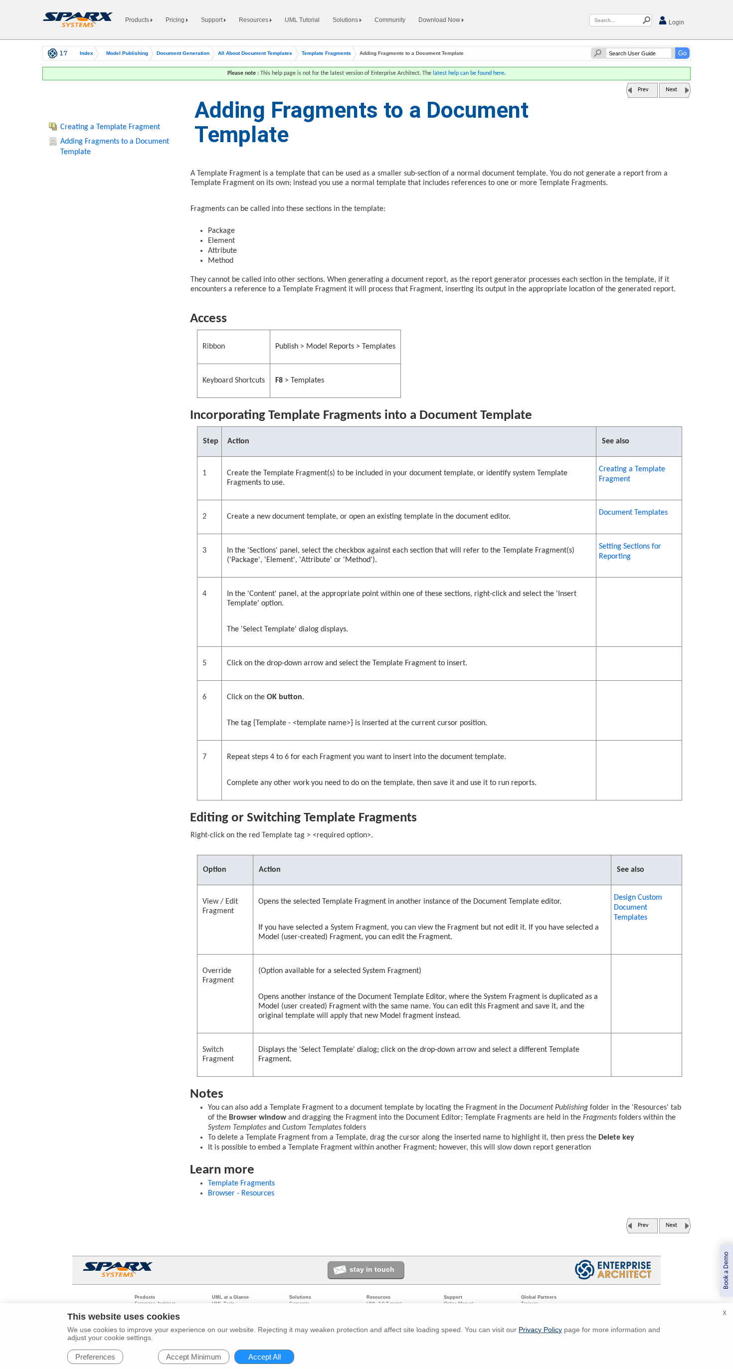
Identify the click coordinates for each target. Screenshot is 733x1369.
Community (389, 19)
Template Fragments (326, 53)
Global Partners (538, 1297)
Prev (643, 90)
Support (212, 19)
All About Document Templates (255, 53)
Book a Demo (726, 1270)
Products (138, 19)
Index (86, 53)
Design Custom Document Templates (638, 908)
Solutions (346, 19)
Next (671, 90)
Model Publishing (127, 53)
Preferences (95, 1357)
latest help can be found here (468, 73)
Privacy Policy (540, 1330)
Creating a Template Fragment (632, 474)
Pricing (176, 19)
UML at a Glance (230, 1297)
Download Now (440, 19)
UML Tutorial (302, 19)
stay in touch (372, 1269)
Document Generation (183, 53)
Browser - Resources (241, 1193)
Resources (254, 19)
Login (675, 22)
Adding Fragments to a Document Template (114, 147)
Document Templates (633, 513)
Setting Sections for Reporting (630, 552)
